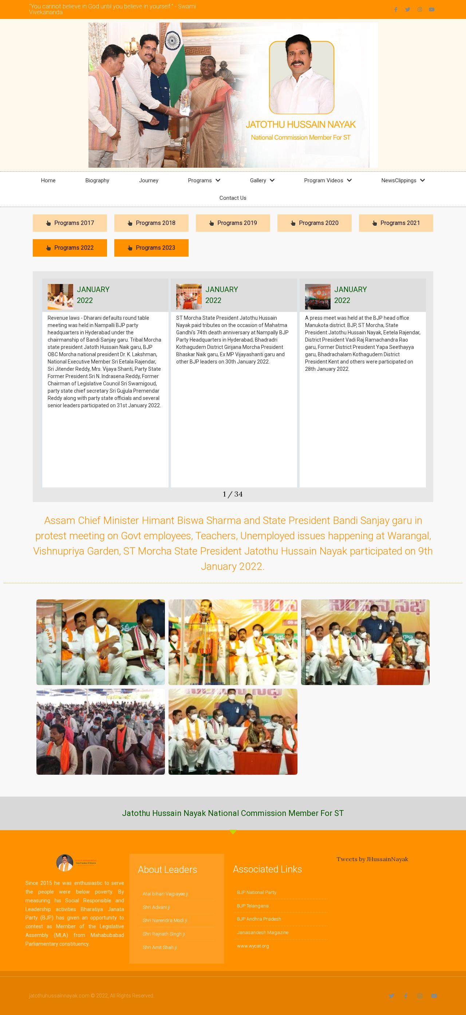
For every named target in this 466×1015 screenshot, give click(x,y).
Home (48, 180)
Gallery (258, 180)
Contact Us (233, 198)
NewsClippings (399, 180)
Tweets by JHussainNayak (372, 859)
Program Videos (323, 180)
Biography (97, 180)
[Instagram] (420, 9)
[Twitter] (408, 9)
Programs (200, 180)
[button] (38, 390)
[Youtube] (432, 9)
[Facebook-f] (396, 9)
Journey (148, 180)
